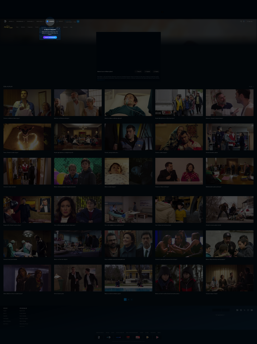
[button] (59, 29)
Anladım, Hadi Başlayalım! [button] (50, 37)
